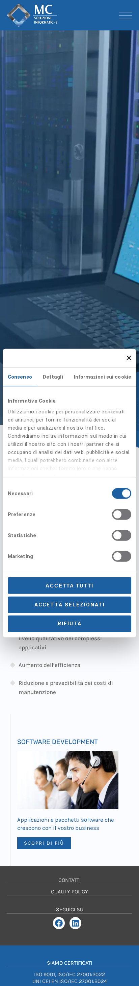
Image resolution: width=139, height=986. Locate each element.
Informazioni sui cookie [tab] (102, 377)
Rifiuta (70, 624)
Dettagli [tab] (53, 377)
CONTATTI (69, 880)
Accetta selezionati (69, 604)
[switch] (121, 514)
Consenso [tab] (20, 377)
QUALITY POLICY (69, 891)
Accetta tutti (69, 585)
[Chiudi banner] (129, 358)
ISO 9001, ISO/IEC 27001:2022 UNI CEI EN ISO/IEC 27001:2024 (69, 978)
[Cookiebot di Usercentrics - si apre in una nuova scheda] (85, 358)
